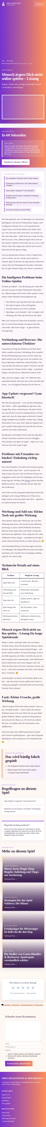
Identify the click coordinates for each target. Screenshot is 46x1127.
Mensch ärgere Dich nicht (9, 63)
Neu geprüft (6, 1103)
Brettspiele (10, 61)
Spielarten (5, 1100)
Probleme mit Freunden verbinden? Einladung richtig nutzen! (22, 197)
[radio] (13, 988)
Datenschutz (6, 1115)
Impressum (5, 1113)
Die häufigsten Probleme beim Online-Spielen (22, 178)
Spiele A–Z (6, 1095)
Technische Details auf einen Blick (18, 210)
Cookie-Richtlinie (8, 1121)
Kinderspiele (38, 1005)
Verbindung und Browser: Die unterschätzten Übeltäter (22, 184)
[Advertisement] (23, 32)
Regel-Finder (6, 1098)
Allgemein (7, 1005)
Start (3, 61)
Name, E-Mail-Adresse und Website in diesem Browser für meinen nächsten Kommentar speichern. (24, 1056)
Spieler (27, 480)
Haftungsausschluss (9, 1118)
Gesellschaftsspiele (26, 1005)
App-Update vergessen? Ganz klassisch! (20, 190)
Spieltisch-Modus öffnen (16, 162)
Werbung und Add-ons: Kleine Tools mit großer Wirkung (23, 204)
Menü (39, 4)
